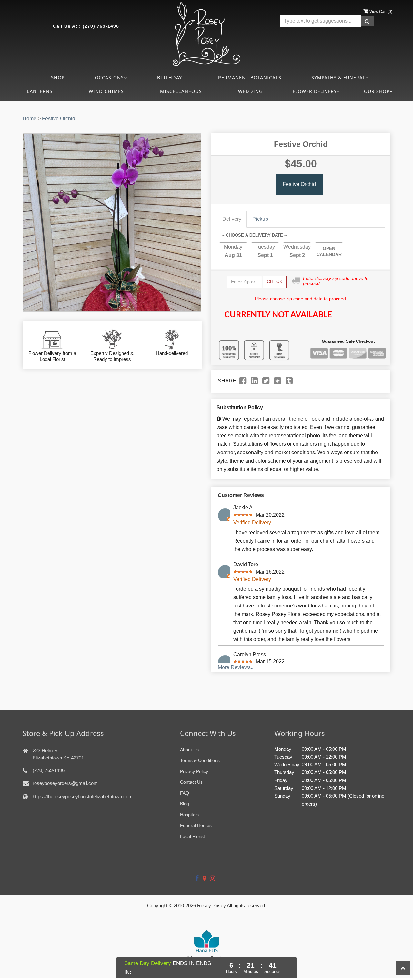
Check (274, 281)
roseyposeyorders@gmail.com (65, 783)
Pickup (260, 219)
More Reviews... (236, 667)
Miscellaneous (181, 91)
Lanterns (40, 91)
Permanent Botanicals (249, 78)
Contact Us (191, 782)
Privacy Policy (194, 771)
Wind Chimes (106, 91)
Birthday (169, 78)
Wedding (250, 91)
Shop (58, 78)
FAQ (184, 793)
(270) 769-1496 (101, 26)
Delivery (231, 219)
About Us (189, 749)
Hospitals (189, 814)
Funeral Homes (196, 825)
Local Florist (192, 836)
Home (29, 118)
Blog (184, 803)
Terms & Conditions (200, 760)
